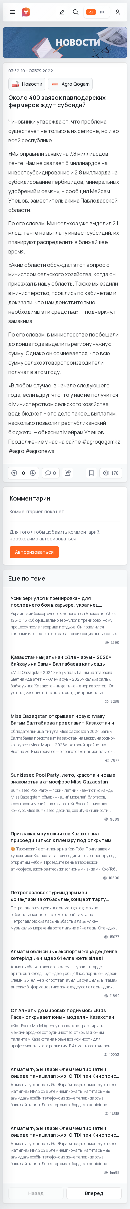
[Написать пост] (62, 12)
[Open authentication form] (118, 12)
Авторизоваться (34, 552)
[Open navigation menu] (12, 12)
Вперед (94, 1193)
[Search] (76, 12)
